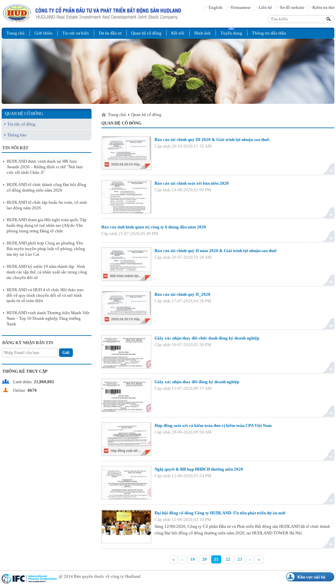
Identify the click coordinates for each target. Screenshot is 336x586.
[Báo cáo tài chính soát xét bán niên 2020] (126, 197)
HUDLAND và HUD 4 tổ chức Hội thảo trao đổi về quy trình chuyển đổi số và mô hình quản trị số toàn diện (45, 295)
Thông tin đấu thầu (269, 33)
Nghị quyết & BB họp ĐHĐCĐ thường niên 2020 (199, 469)
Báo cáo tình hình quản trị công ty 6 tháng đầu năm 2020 (153, 226)
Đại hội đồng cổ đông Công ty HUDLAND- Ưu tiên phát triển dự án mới (220, 512)
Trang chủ (16, 33)
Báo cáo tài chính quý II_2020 (182, 294)
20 (204, 559)
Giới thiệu (43, 33)
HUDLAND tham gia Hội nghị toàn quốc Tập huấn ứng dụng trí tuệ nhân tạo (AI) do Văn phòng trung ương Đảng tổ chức (47, 225)
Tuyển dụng (231, 33)
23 (240, 559)
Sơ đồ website (292, 7)
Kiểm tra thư (323, 7)
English (215, 7)
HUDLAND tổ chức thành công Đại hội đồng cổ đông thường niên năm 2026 (46, 187)
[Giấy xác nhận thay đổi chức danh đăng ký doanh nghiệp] (126, 351)
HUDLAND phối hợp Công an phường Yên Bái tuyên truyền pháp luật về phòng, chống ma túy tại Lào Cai (46, 249)
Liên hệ (265, 7)
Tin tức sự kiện (75, 33)
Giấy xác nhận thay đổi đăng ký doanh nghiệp (197, 381)
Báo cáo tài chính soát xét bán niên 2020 (192, 183)
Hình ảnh (202, 33)
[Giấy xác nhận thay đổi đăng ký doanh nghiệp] (126, 395)
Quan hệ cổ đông (146, 33)
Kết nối (177, 33)
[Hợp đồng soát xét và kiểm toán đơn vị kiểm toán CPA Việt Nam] (126, 439)
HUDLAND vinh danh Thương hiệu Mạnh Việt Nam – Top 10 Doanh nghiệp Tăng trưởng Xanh (48, 318)
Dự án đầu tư (110, 33)
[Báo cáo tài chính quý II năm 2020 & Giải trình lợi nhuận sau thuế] (126, 264)
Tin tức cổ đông (21, 124)
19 (192, 559)
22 (228, 559)
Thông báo (17, 134)
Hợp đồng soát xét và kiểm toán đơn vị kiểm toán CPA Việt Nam (213, 425)
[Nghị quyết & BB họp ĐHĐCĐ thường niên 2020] (126, 483)
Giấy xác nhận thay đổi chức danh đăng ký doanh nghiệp (207, 338)
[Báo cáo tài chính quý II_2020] (126, 308)
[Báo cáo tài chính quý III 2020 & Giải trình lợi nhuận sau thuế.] (126, 153)
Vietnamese (240, 7)
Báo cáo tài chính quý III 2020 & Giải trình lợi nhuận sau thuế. (212, 139)
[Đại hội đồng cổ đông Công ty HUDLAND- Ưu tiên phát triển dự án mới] (126, 526)
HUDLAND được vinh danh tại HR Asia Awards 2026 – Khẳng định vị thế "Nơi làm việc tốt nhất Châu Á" (45, 167)
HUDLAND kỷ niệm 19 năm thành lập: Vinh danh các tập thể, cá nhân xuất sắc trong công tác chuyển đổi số (47, 272)
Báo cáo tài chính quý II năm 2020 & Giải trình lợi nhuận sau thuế (216, 250)
